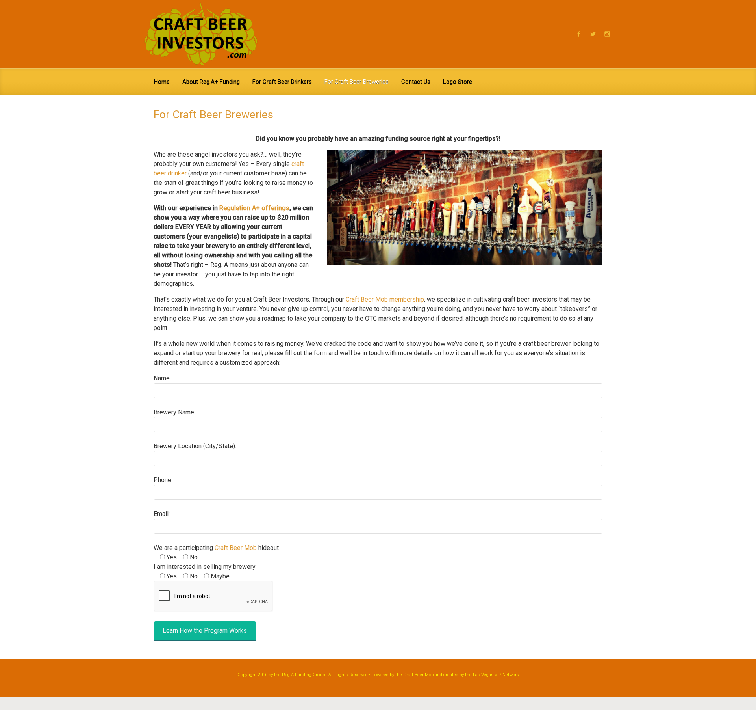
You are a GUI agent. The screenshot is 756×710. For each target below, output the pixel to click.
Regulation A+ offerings (254, 208)
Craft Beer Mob (236, 548)
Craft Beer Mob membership (385, 299)
